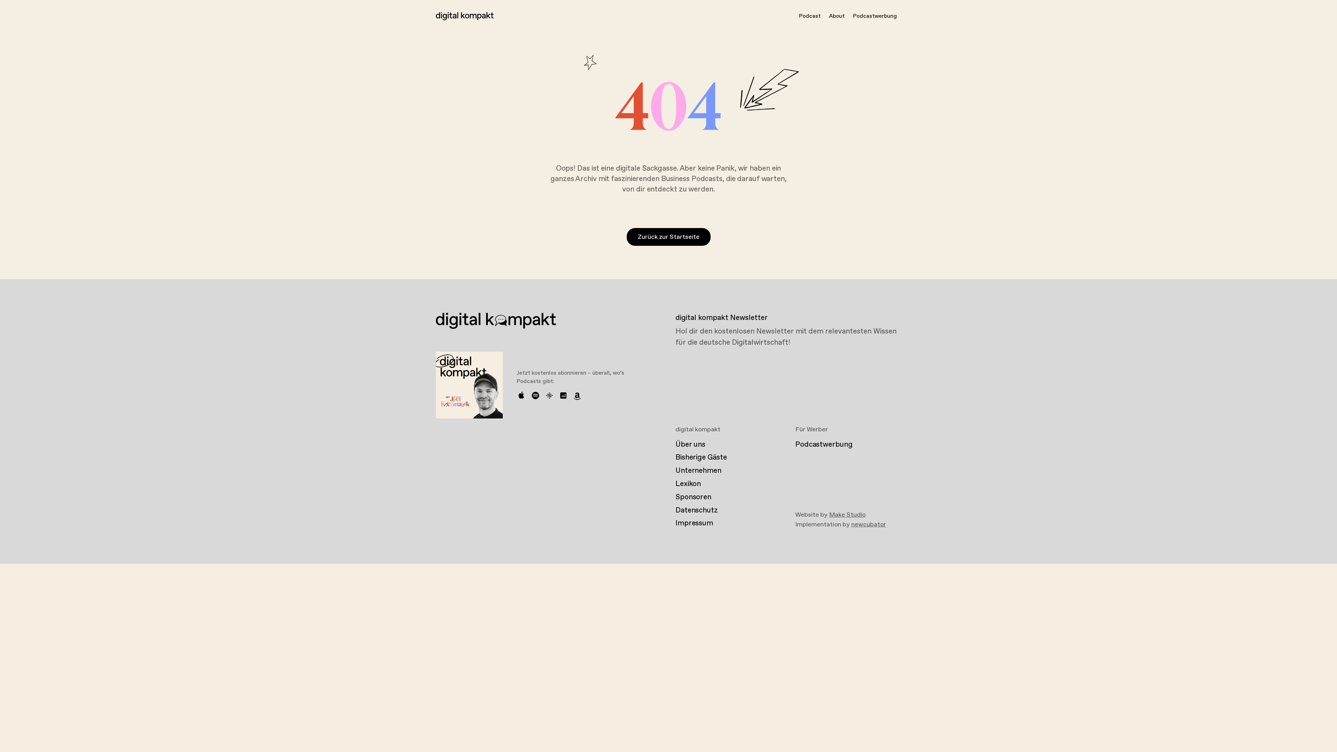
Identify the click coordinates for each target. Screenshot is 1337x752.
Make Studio (847, 515)
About (837, 16)
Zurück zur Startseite (668, 237)
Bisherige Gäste (701, 457)
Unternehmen (698, 471)
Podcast (810, 16)
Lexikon (688, 484)
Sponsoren (693, 497)
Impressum (694, 523)
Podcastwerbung (875, 16)
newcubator (868, 524)
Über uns (690, 444)
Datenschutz (696, 510)
